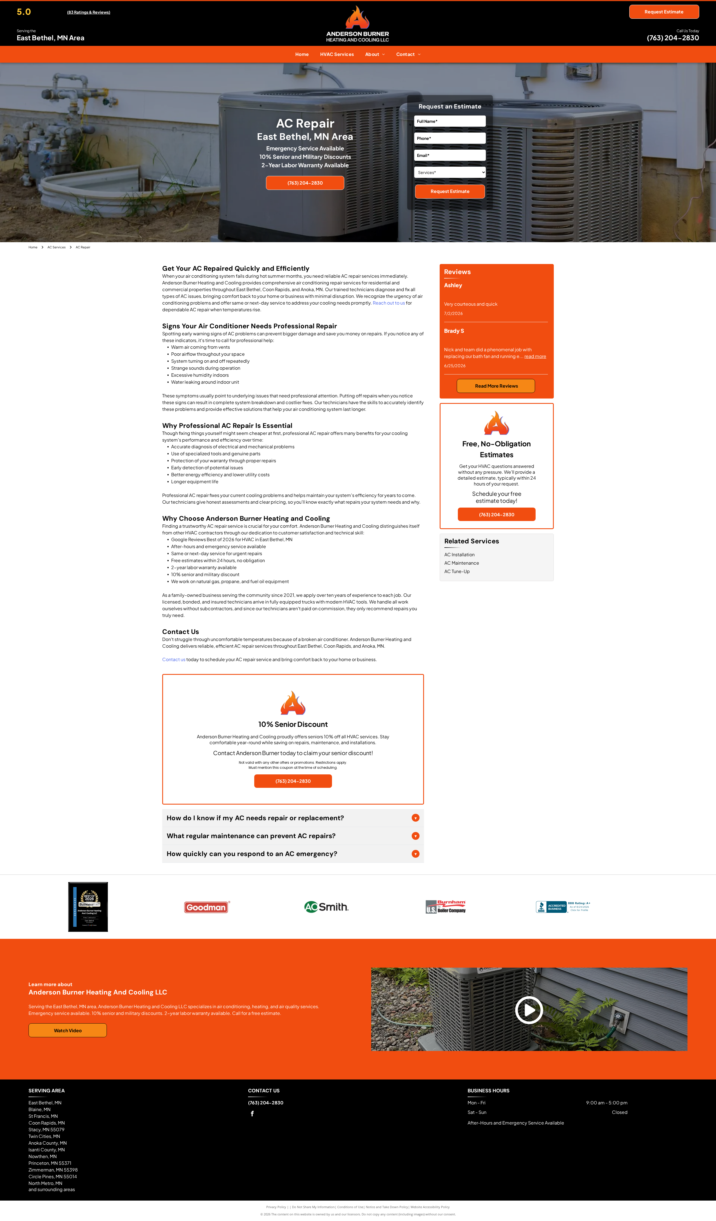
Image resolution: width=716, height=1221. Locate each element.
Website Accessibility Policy (430, 1207)
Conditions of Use (350, 1207)
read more (535, 356)
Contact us (173, 659)
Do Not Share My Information (313, 1207)
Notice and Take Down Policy (387, 1207)
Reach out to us (389, 303)
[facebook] (252, 1114)
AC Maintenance (461, 563)
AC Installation (459, 554)
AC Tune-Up (457, 571)
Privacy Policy (276, 1207)
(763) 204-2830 (673, 37)
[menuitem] (302, 54)
